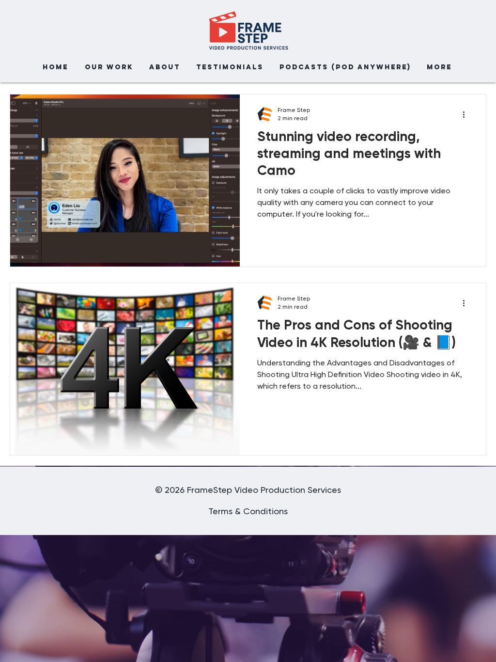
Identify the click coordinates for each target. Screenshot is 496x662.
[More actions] (467, 114)
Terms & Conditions (248, 511)
